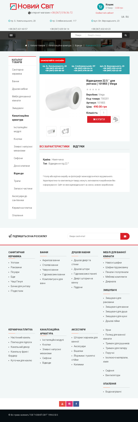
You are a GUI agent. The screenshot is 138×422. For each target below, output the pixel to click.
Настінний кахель (20, 337)
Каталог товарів (37, 45)
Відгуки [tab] (78, 146)
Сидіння (110, 370)
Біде (13, 276)
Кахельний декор (20, 347)
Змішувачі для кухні (116, 316)
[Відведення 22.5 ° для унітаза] (64, 99)
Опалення (17, 215)
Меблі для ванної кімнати (21, 98)
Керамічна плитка (22, 207)
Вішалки (78, 351)
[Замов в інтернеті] (85, 65)
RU (127, 17)
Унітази (15, 262)
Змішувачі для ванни (117, 306)
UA (122, 17)
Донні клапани (22, 165)
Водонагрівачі (113, 391)
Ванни (15, 81)
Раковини (16, 267)
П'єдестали (17, 291)
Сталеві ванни (50, 265)
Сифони (18, 158)
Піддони (78, 287)
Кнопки (18, 139)
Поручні (110, 352)
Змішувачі (17, 108)
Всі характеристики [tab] (54, 146)
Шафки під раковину (117, 267)
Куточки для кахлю (21, 360)
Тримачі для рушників (117, 343)
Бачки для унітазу (20, 286)
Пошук (78, 35)
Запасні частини (23, 188)
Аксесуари (80, 346)
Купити (100, 119)
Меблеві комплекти (116, 276)
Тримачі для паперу (116, 348)
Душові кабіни (20, 89)
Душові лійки (113, 321)
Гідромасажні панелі (85, 273)
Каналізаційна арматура (60, 45)
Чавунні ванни (50, 269)
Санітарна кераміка (17, 71)
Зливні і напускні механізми (23, 148)
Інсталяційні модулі (20, 129)
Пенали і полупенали (117, 272)
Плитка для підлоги (21, 342)
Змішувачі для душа (116, 311)
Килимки (79, 364)
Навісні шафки (114, 262)
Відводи (78, 45)
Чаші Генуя (17, 281)
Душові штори (82, 269)
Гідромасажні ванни (53, 274)
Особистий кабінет (105, 13)
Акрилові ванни (51, 260)
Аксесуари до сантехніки (19, 198)
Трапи (17, 181)
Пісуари (15, 272)
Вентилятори (113, 375)
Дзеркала (111, 281)
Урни (108, 330)
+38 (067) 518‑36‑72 (62, 12)
